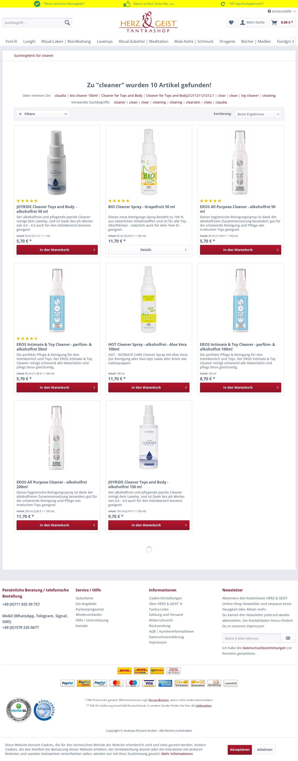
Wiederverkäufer (89, 614)
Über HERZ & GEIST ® (166, 603)
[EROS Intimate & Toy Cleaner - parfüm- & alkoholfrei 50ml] (57, 300)
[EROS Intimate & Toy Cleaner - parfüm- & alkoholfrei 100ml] (240, 300)
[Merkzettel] (231, 22)
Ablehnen (264, 749)
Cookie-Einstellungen (165, 598)
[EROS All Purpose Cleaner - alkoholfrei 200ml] (57, 438)
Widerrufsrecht (161, 620)
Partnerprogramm (90, 609)
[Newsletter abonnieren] (288, 638)
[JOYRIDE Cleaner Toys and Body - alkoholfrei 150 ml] (148, 438)
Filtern (29, 114)
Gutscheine (84, 598)
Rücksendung (159, 626)
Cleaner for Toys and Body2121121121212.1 (180, 95)
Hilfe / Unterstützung (92, 620)
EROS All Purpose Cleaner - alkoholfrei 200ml (52, 484)
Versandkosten (159, 700)
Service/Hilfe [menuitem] (281, 11)
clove (208, 102)
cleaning (269, 95)
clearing (176, 102)
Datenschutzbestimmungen (264, 648)
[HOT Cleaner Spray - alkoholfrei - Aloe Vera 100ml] (148, 300)
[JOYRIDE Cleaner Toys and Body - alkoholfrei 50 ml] (57, 162)
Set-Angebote (86, 603)
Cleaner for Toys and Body (122, 95)
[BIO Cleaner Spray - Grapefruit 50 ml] (148, 162)
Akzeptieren (240, 749)
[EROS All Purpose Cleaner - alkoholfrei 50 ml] (240, 162)
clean (233, 95)
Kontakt (82, 626)
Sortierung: (223, 113)
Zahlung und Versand (166, 614)
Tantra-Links (159, 609)
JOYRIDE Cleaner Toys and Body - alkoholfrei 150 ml (138, 484)
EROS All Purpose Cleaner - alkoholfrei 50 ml (237, 209)
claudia (60, 95)
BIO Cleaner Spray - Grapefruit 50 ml (141, 206)
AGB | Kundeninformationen (171, 631)
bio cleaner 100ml (84, 95)
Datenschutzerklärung (166, 637)
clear (222, 95)
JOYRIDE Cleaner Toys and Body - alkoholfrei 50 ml (47, 209)
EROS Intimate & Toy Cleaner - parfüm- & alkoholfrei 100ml (237, 346)
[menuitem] (37, 22)
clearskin (193, 102)
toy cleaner (250, 95)
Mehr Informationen (177, 753)
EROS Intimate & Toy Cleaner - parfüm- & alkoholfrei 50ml (54, 346)
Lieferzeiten (204, 706)
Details (145, 249)
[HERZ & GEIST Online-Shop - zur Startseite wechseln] (148, 21)
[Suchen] (67, 22)
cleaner (119, 102)
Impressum (158, 642)
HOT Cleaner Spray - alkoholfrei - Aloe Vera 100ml (147, 346)
